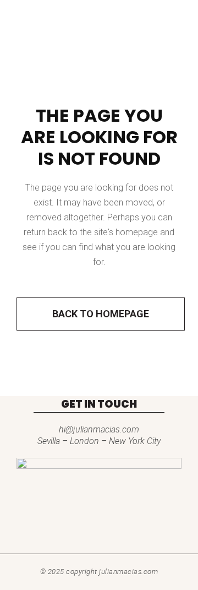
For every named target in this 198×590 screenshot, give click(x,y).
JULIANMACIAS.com (128, 571)
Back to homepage (100, 314)
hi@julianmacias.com (99, 429)
